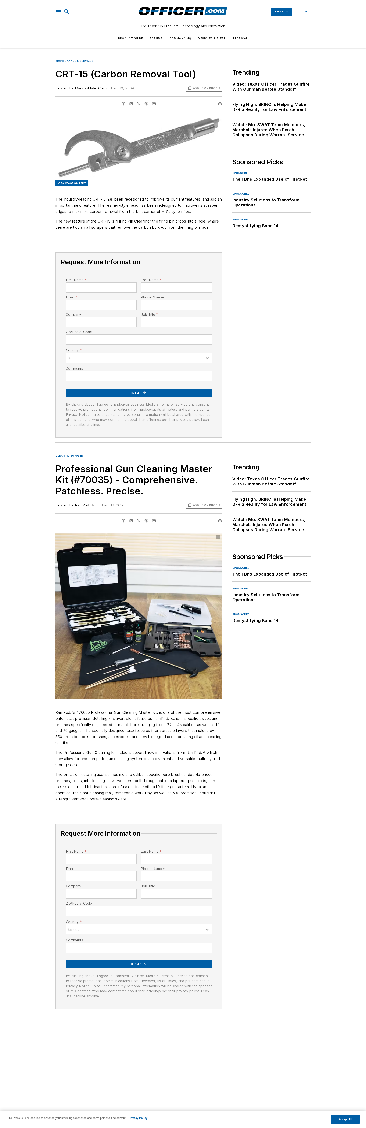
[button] (58, 11)
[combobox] (139, 358)
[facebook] (123, 104)
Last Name (151, 280)
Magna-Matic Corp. (91, 88)
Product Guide (130, 38)
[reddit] (146, 104)
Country (74, 350)
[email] (154, 104)
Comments (74, 368)
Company (73, 314)
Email (71, 297)
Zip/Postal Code (79, 332)
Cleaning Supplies (69, 455)
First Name (76, 280)
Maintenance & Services (74, 60)
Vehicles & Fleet (212, 38)
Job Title (149, 314)
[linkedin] (131, 104)
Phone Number (153, 297)
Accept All (345, 1119)
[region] (183, 1119)
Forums (156, 38)
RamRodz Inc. (86, 505)
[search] (67, 11)
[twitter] (139, 104)
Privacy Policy (138, 1118)
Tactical (240, 38)
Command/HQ (180, 38)
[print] (220, 104)
